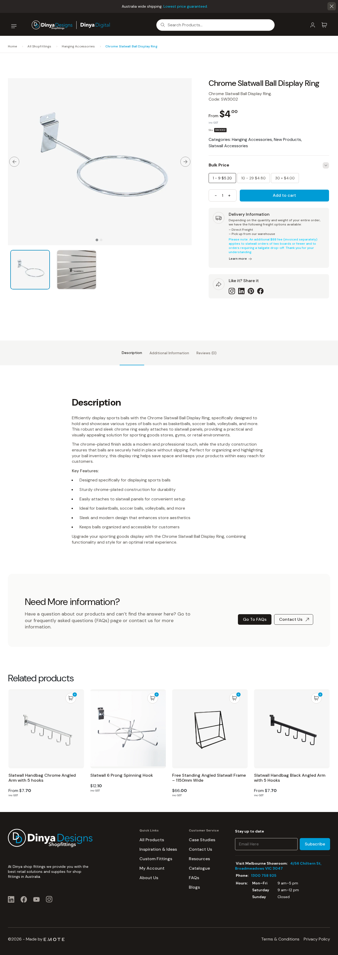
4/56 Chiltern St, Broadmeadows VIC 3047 (278, 866)
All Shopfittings (39, 46)
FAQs (194, 877)
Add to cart (284, 195)
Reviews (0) (206, 353)
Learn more (238, 259)
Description (132, 352)
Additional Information (169, 353)
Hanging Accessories (78, 46)
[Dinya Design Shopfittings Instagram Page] (49, 899)
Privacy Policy (317, 939)
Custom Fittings (155, 859)
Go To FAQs (254, 619)
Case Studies (202, 840)
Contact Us (290, 619)
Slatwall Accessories (228, 146)
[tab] (132, 353)
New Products (287, 139)
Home (12, 46)
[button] (331, 6)
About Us (148, 877)
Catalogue (199, 868)
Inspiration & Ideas (158, 849)
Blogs (194, 887)
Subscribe (315, 844)
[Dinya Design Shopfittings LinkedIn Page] (11, 899)
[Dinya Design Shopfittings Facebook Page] (24, 899)
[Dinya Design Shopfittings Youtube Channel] (36, 899)
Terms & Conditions (280, 939)
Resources (199, 859)
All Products (151, 840)
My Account (152, 868)
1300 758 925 (263, 875)
